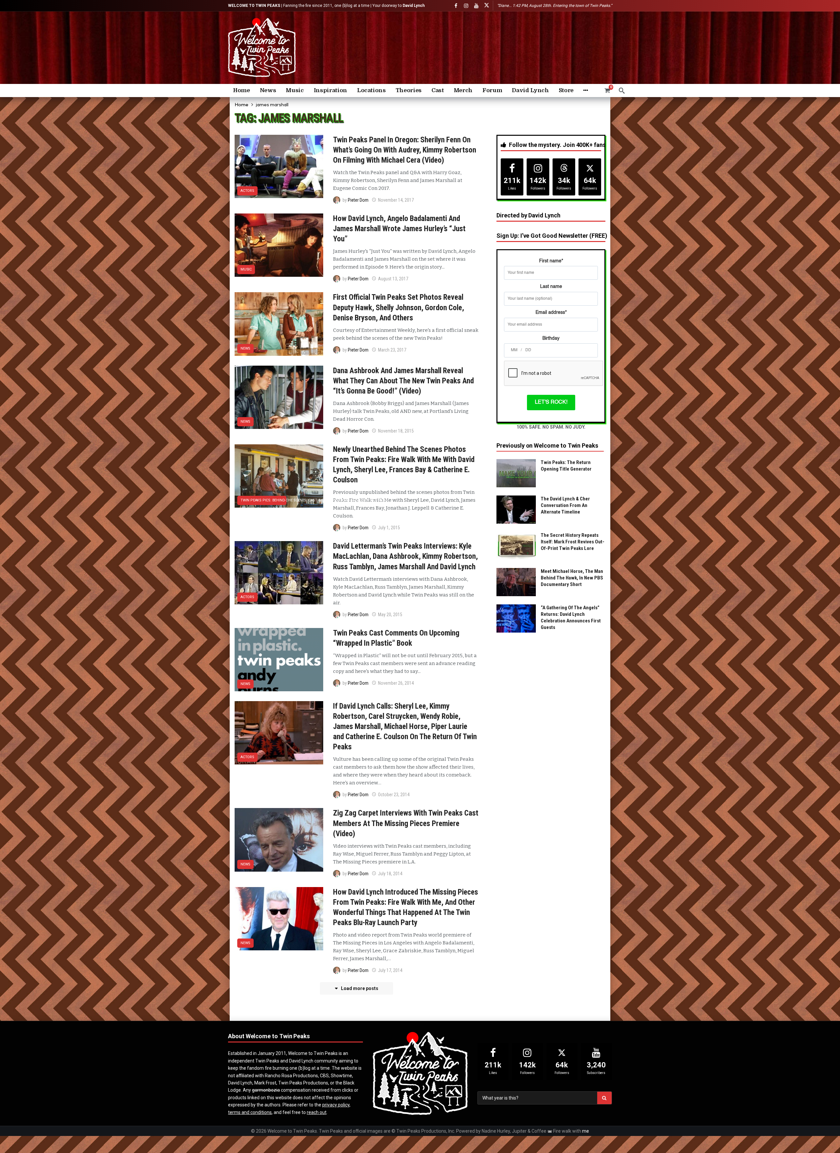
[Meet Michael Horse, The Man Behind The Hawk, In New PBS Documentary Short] (516, 582)
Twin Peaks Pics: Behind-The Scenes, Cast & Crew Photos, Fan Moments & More (263, 500)
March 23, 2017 (392, 350)
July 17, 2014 (390, 970)
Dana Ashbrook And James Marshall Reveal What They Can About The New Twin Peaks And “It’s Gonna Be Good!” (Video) (403, 380)
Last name (551, 286)
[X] (486, 6)
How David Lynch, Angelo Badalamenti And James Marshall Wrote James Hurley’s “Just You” (399, 228)
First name (551, 261)
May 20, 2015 (390, 614)
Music (246, 269)
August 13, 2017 (393, 278)
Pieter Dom (358, 200)
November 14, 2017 (396, 200)
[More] (585, 90)
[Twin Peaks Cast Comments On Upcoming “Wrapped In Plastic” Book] (279, 659)
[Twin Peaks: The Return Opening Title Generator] (516, 473)
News (245, 348)
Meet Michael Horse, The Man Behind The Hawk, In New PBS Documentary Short (572, 577)
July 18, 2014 (390, 873)
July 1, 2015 (389, 527)
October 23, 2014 (394, 794)
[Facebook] (456, 6)
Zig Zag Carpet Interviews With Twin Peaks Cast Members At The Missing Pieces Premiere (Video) (405, 823)
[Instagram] (466, 6)
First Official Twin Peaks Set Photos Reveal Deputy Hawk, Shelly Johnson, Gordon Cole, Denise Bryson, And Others (398, 307)
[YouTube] (476, 6)
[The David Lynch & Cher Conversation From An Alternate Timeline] (516, 510)
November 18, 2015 (396, 431)
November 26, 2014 (396, 683)
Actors (247, 191)
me (585, 1131)
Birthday (550, 338)
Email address (551, 312)
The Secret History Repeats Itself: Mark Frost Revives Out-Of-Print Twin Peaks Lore (572, 541)
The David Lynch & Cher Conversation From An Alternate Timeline (565, 505)
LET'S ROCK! (551, 402)
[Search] (622, 90)
